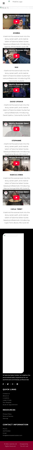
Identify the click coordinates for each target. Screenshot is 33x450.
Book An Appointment (10, 404)
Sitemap (5, 418)
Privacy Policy (7, 414)
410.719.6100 (6, 431)
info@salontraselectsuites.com (12, 435)
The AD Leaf (24, 446)
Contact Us (6, 393)
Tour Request (7, 402)
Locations (6, 398)
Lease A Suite (7, 400)
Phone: (5, 429)
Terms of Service (8, 416)
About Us (6, 396)
